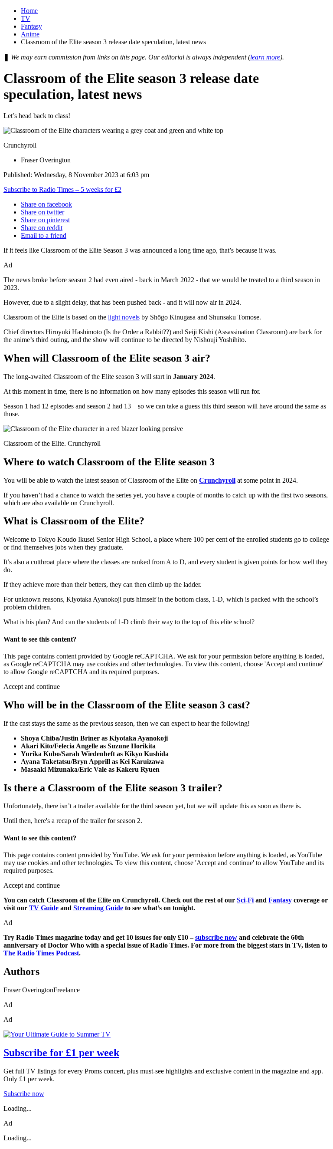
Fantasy (31, 26)
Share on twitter (42, 212)
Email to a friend (43, 235)
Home (29, 10)
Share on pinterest (45, 220)
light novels (124, 317)
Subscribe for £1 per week (61, 1052)
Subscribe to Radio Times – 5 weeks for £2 (62, 189)
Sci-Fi (245, 900)
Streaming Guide (98, 908)
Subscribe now (23, 1093)
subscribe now (216, 937)
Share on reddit (41, 227)
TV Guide (44, 908)
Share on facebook (46, 204)
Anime (30, 34)
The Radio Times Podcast (41, 953)
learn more (265, 57)
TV (25, 18)
